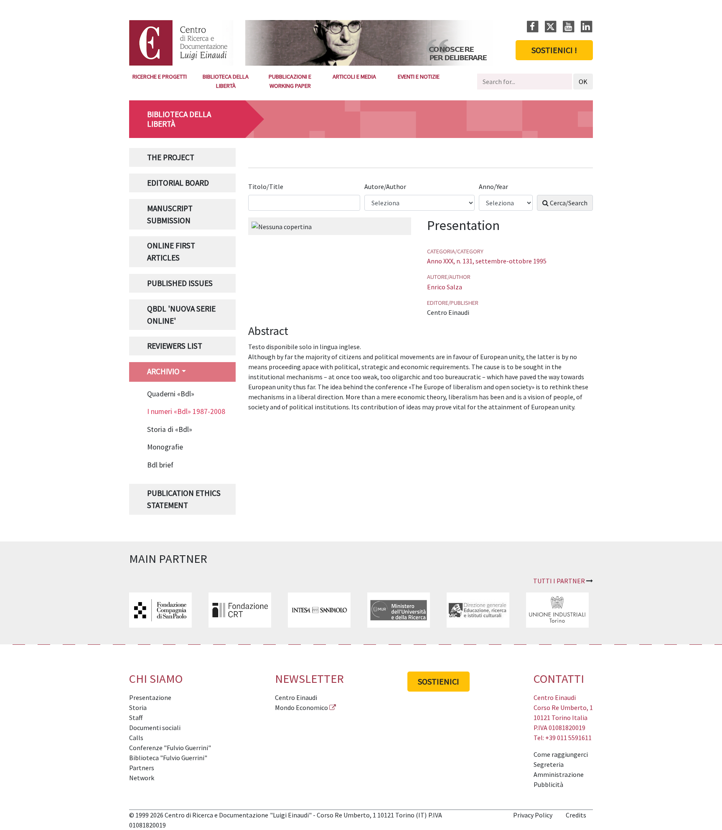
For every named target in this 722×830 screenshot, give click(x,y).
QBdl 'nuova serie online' (181, 315)
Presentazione (150, 697)
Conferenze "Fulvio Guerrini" (170, 747)
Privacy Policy (532, 815)
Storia (138, 707)
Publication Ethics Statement (184, 499)
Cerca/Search (568, 203)
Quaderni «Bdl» (170, 393)
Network (141, 778)
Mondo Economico (301, 707)
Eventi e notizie (419, 76)
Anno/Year (494, 186)
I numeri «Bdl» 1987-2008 (186, 411)
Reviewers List (174, 346)
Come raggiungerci (561, 754)
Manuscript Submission (170, 214)
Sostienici (438, 681)
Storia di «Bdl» (169, 429)
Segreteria (549, 764)
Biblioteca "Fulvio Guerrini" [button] (168, 757)
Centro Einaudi (296, 697)
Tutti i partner (559, 581)
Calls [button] (136, 737)
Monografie (165, 447)
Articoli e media (354, 76)
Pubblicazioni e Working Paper (290, 81)
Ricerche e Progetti (159, 76)
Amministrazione (559, 774)
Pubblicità (548, 784)
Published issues (180, 283)
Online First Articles (171, 251)
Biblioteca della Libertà (226, 81)
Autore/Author (385, 186)
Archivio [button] (163, 371)
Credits (576, 815)
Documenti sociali (154, 727)
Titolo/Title (266, 186)
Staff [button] (135, 717)
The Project (170, 157)
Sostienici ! (554, 50)
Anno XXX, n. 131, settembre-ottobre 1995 (487, 261)
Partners (141, 768)
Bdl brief (160, 465)
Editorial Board (178, 183)
